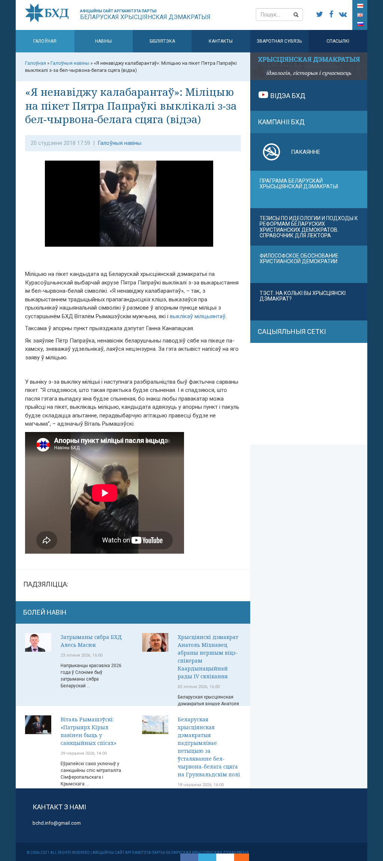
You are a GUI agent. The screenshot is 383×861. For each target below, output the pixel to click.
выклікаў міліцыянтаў (198, 316)
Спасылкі (338, 41)
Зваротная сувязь (279, 41)
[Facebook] (189, 857)
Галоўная (44, 41)
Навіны (103, 41)
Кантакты (221, 41)
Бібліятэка (162, 41)
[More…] (238, 857)
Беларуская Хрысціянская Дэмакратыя (145, 15)
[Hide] (245, 857)
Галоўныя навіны (119, 143)
